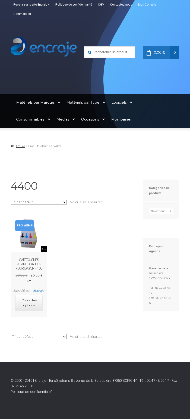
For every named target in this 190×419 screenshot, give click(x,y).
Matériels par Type (82, 102)
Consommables (30, 119)
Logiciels (119, 102)
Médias (63, 119)
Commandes (22, 14)
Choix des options (29, 302)
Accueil (20, 146)
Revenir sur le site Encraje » (31, 4)
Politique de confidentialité (73, 4)
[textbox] (161, 211)
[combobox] (161, 211)
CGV (101, 4)
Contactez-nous (121, 4)
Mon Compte (147, 4)
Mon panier (121, 119)
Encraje (38, 291)
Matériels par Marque (35, 102)
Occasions (90, 119)
